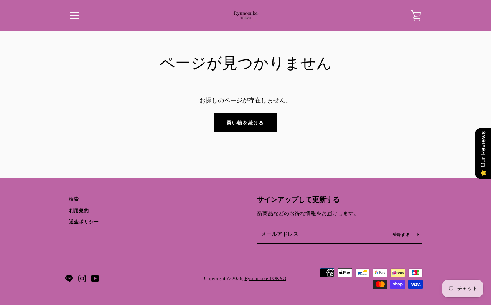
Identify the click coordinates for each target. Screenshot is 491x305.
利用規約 (79, 210)
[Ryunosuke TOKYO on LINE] (69, 278)
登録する (402, 234)
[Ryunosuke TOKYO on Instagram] (82, 278)
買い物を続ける (245, 122)
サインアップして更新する (298, 199)
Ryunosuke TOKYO (265, 278)
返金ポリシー (84, 221)
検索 (74, 199)
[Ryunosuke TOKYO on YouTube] (95, 278)
